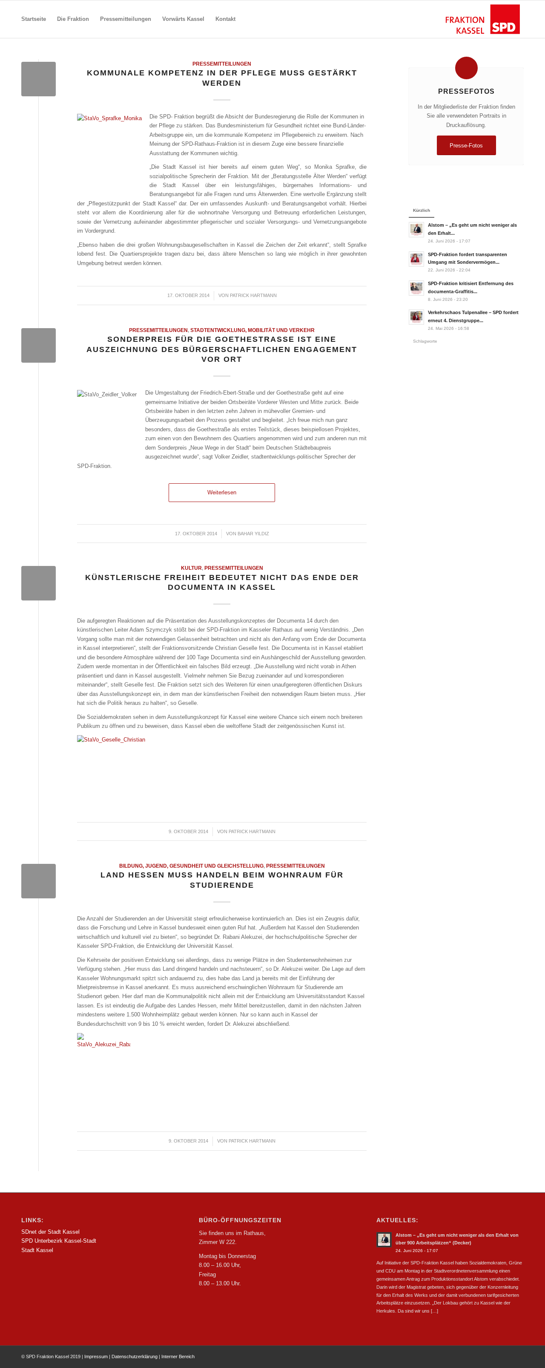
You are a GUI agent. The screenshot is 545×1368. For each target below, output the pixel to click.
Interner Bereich (178, 1356)
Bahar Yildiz (253, 533)
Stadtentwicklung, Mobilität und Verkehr (252, 330)
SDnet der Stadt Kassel (50, 1232)
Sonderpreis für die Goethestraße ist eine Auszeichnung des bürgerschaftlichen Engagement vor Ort (221, 349)
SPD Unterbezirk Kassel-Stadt (58, 1241)
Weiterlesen (221, 492)
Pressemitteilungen (221, 63)
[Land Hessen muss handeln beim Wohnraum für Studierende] (38, 881)
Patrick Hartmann (253, 295)
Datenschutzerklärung (135, 1356)
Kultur (191, 568)
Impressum (96, 1356)
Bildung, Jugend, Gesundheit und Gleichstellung (191, 866)
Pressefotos (466, 91)
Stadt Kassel (37, 1250)
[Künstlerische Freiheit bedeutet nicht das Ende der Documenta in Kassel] (38, 583)
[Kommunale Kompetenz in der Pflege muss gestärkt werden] (38, 79)
